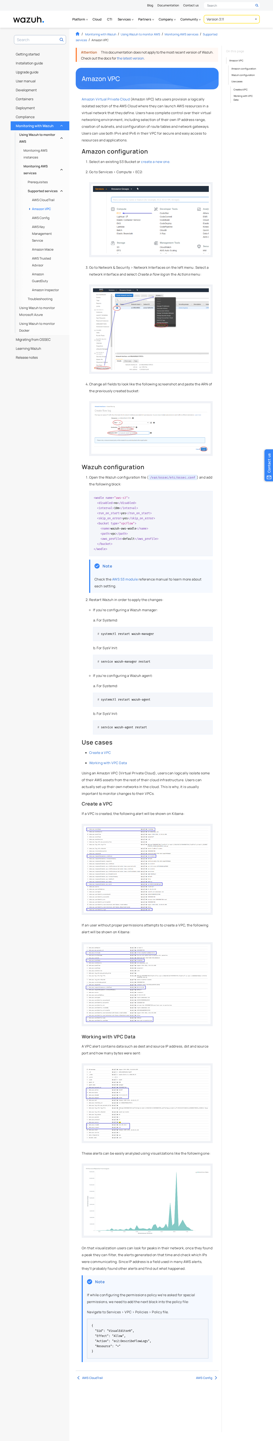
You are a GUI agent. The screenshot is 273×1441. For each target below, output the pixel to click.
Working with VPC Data (108, 762)
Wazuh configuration (243, 75)
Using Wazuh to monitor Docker (37, 327)
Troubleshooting (40, 299)
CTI (109, 19)
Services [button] (124, 19)
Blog (150, 5)
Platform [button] (79, 19)
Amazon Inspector (45, 290)
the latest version (130, 58)
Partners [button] (145, 19)
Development (26, 90)
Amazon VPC (41, 209)
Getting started (27, 54)
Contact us (191, 5)
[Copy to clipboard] (208, 496)
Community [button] (189, 19)
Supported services (45, 190)
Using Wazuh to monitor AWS (40, 138)
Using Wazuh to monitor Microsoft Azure (37, 311)
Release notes (27, 357)
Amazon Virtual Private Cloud (106, 99)
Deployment (25, 108)
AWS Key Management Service (42, 234)
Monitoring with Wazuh (39, 124)
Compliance (25, 117)
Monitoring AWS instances (35, 154)
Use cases (237, 81)
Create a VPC (100, 752)
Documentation (168, 5)
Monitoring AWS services (42, 169)
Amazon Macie (43, 249)
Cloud (97, 19)
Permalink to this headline (122, 78)
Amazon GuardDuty (40, 277)
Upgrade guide (27, 72)
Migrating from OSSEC (33, 339)
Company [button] (166, 19)
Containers (24, 99)
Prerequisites (38, 182)
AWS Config (40, 218)
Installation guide (29, 63)
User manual (26, 81)
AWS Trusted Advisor (41, 261)
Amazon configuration (243, 68)
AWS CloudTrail (43, 200)
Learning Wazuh (28, 348)
